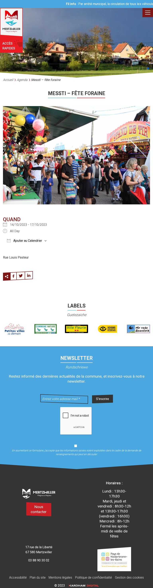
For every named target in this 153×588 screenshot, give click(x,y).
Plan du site (38, 577)
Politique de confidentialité (93, 577)
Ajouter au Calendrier (27, 241)
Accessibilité (18, 577)
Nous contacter (39, 509)
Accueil (8, 80)
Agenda (22, 80)
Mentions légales (60, 577)
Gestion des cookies (129, 577)
